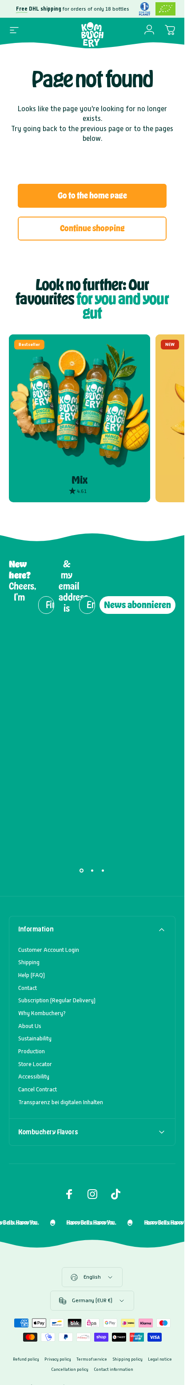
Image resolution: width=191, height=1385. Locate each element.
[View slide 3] (103, 870)
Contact (27, 988)
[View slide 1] (81, 870)
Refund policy (26, 1359)
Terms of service (91, 1359)
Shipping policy (127, 1359)
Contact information (113, 1369)
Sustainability (35, 1038)
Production (31, 1051)
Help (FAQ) (31, 975)
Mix (80, 480)
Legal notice (160, 1359)
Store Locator (35, 1064)
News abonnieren (137, 604)
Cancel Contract (37, 1089)
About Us (29, 1026)
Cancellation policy (69, 1369)
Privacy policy (57, 1359)
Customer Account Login (48, 950)
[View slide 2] (92, 870)
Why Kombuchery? (42, 1013)
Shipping (29, 962)
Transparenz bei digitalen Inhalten (60, 1102)
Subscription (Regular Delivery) (57, 1000)
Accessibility (33, 1076)
